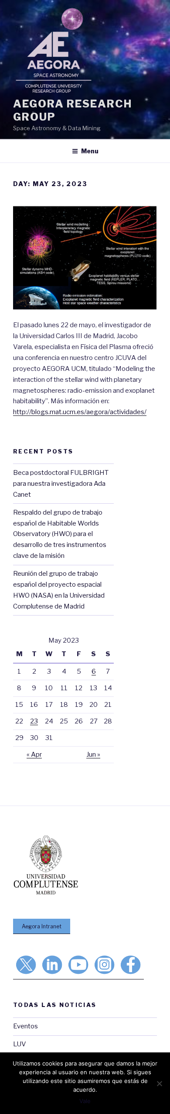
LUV (19, 1044)
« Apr (34, 754)
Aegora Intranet (41, 926)
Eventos (25, 1026)
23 (34, 721)
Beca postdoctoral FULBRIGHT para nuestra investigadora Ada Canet (61, 483)
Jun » (93, 754)
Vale (85, 1100)
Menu (90, 151)
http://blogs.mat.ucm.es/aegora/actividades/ (79, 412)
